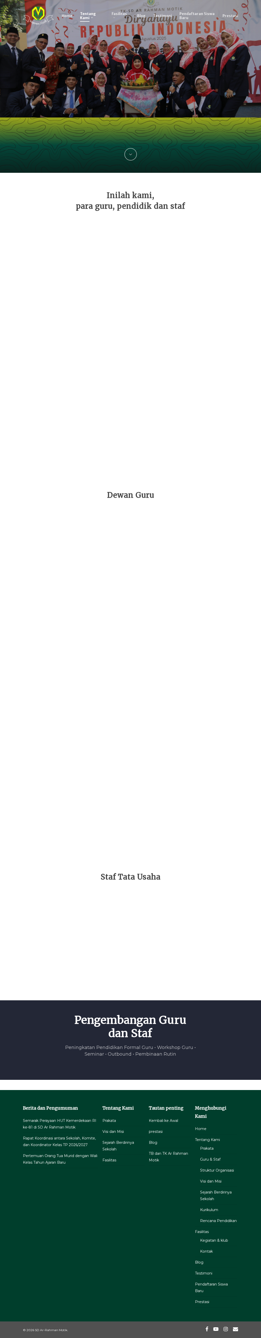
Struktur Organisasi (217, 1170)
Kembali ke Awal (163, 1120)
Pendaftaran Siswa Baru (211, 1287)
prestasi (156, 1131)
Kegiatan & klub (214, 1240)
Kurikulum (209, 1210)
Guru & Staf (210, 1159)
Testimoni (203, 1273)
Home (200, 1128)
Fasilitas (109, 1160)
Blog (153, 1142)
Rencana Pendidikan (218, 1220)
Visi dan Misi (113, 1131)
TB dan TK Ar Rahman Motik (168, 1156)
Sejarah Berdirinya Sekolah (118, 1145)
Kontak (206, 1251)
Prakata (109, 1120)
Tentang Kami (207, 1139)
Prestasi (202, 1302)
